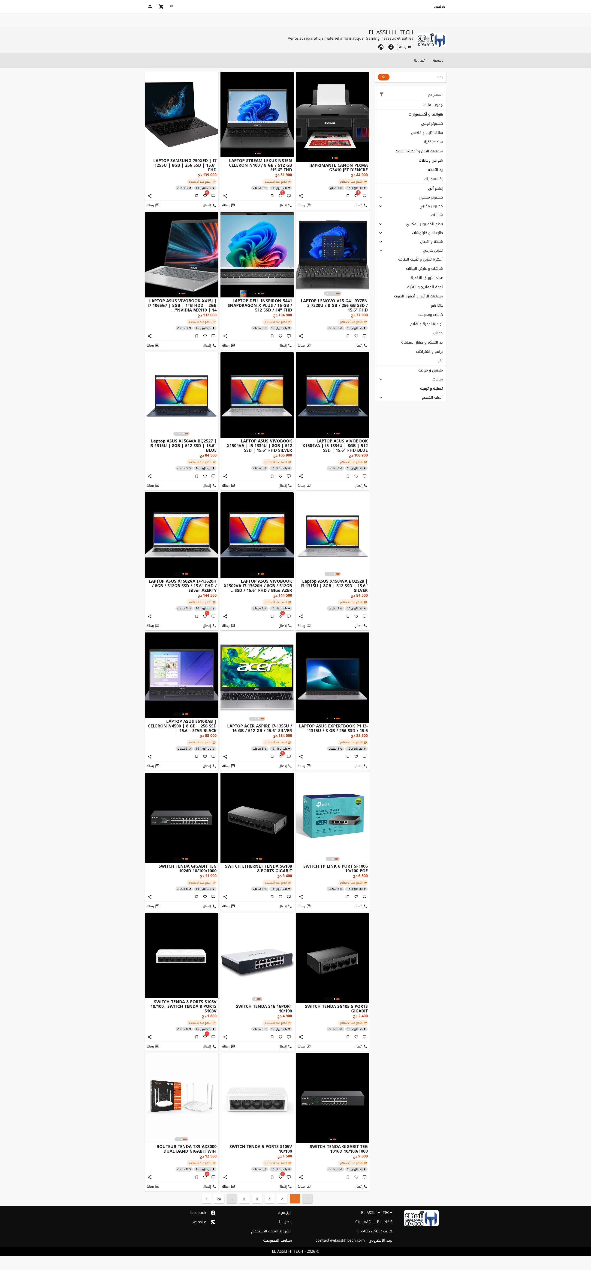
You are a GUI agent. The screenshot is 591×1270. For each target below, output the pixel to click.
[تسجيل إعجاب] (356, 336)
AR (171, 6)
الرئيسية (438, 60)
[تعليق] (364, 196)
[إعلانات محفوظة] (348, 196)
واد (439, 6)
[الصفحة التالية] (207, 1198)
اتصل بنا (419, 60)
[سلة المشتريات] (161, 6)
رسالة (402, 47)
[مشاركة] (301, 196)
